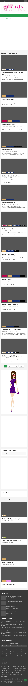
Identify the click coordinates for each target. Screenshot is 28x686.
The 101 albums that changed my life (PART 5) (15, 630)
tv (20, 681)
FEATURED (4, 121)
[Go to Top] (25, 680)
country (17, 670)
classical (20, 668)
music (4, 677)
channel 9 (11, 668)
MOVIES (4, 69)
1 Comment (15, 204)
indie (10, 672)
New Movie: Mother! (7, 279)
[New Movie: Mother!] (14, 270)
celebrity (6, 668)
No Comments (16, 75)
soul (1, 681)
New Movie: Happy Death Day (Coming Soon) (13, 356)
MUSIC (3, 537)
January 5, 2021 (5, 204)
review (12, 679)
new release (17, 677)
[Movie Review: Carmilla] (14, 140)
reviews (17, 679)
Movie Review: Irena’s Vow (8, 584)
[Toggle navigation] (2, 15)
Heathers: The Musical (7, 562)
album (10, 666)
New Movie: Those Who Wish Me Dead (11, 176)
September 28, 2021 (6, 126)
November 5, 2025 (6, 520)
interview (15, 672)
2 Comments (14, 230)
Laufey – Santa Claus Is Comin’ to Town (11, 540)
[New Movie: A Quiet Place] (14, 219)
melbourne (4, 674)
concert (12, 670)
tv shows (23, 681)
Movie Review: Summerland (8, 202)
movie (10, 674)
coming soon (5, 670)
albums (16, 666)
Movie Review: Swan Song (8, 99)
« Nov (2, 659)
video (7, 682)
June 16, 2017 (5, 357)
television (9, 681)
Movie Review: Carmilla (7, 149)
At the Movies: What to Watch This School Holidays (12, 73)
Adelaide (5, 666)
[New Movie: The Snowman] (14, 244)
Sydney (4, 681)
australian (22, 666)
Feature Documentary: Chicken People (11, 329)
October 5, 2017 (5, 255)
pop (8, 679)
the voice (13, 681)
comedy (24, 668)
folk (7, 672)
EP (25, 670)
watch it (11, 682)
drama (20, 670)
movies (22, 674)
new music (9, 677)
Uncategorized (18, 146)
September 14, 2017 (6, 281)
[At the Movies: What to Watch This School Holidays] (14, 63)
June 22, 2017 (5, 306)
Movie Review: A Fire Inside (8, 124)
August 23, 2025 (5, 586)
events (3, 672)
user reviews (3, 682)
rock (22, 679)
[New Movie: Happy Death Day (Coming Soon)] (14, 346)
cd (2, 668)
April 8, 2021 (4, 177)
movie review (16, 674)
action (2, 666)
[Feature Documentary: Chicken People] (14, 320)
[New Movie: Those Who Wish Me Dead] (14, 166)
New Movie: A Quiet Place (8, 229)
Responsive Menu (25, 1)
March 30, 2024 (5, 75)
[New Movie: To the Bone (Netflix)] (14, 295)
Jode (13, 101)
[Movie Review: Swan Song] (14, 90)
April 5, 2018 (4, 230)
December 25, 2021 (6, 101)
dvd (24, 670)
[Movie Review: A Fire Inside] (14, 115)
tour (17, 681)
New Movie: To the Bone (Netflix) (10, 304)
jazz (20, 672)
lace (11, 75)
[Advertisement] (14, 34)
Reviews (9, 580)
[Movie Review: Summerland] (14, 193)
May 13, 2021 (5, 151)
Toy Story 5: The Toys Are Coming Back (11, 519)
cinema (16, 668)
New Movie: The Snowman (8, 254)
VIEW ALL (22, 225)
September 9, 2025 (6, 564)
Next (21, 366)
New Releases (10, 69)
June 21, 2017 (5, 331)
